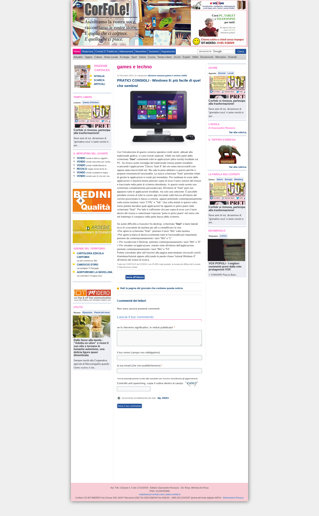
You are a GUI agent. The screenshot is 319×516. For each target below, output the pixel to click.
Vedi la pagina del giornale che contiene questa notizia (151, 288)
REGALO (82, 168)
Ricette (77, 313)
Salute (220, 179)
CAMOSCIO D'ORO (87, 264)
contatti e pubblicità (106, 51)
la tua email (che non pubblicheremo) (139, 365)
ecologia (124, 57)
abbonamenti (126, 51)
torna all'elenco (135, 277)
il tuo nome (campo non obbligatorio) (138, 352)
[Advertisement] (84, 426)
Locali (231, 73)
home (77, 51)
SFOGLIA (99, 76)
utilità (195, 57)
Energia (228, 179)
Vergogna (213, 236)
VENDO (81, 158)
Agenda (212, 73)
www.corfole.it (173, 494)
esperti (186, 57)
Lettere (223, 236)
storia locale (111, 57)
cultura (98, 57)
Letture (77, 103)
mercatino (220, 57)
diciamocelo (206, 57)
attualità (78, 57)
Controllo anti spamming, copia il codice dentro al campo (150, 383)
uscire (177, 57)
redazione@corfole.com (151, 494)
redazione (87, 51)
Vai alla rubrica (237, 132)
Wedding (238, 179)
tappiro (88, 57)
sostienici (154, 51)
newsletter (141, 51)
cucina (151, 57)
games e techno (173, 75)
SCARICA (99, 80)
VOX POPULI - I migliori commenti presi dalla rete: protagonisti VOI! (225, 266)
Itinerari (222, 73)
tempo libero (164, 57)
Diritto (212, 180)
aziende (232, 57)
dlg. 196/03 (163, 398)
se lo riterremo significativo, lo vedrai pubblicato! (146, 327)
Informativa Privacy (233, 497)
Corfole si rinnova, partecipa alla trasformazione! (92, 131)
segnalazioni (168, 51)
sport (134, 57)
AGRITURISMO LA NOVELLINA (94, 272)
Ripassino (87, 312)
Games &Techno (91, 102)
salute (142, 57)
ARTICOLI (99, 84)
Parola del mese (102, 312)
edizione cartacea (156, 75)
